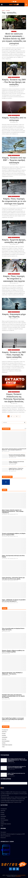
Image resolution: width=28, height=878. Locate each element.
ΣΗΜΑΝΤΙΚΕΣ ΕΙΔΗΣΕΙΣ (15, 77)
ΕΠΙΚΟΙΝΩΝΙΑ (18, 876)
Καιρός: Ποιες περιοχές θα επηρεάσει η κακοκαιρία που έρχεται (14, 278)
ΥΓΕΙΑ (3, 746)
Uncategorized (14, 31)
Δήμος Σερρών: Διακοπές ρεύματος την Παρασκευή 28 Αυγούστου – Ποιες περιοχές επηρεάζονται (14, 449)
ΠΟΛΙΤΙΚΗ (4, 739)
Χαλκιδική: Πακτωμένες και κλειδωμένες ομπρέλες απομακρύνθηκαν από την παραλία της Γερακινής (13, 696)
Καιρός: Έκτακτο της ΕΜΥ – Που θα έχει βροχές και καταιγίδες (14, 82)
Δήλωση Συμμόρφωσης (5, 835)
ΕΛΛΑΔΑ (9, 77)
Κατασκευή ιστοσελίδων (21, 875)
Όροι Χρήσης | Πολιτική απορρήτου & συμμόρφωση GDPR (13, 834)
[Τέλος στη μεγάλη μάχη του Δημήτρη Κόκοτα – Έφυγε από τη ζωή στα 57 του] (14, 619)
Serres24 (5, 514)
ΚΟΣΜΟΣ (4, 735)
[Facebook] (10, 869)
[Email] (17, 869)
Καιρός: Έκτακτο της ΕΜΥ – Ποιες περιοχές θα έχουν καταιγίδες (14, 354)
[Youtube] (14, 869)
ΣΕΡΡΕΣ (9, 391)
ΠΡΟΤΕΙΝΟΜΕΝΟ (5, 741)
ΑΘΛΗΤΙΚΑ (4, 731)
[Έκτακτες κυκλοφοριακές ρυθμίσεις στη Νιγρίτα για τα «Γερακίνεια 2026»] (5, 456)
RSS (3, 788)
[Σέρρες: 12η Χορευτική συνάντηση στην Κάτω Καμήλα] (5, 463)
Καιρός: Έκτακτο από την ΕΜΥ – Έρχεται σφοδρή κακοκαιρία (14, 160)
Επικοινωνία (3, 837)
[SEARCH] (24, 422)
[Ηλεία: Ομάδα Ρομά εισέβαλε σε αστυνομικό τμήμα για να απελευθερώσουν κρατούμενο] (14, 709)
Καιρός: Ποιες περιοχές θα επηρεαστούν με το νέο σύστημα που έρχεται (14, 201)
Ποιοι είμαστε (3, 832)
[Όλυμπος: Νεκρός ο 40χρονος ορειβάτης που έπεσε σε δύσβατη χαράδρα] (14, 641)
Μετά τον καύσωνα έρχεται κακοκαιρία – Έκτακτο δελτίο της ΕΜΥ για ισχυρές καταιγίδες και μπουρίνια (14, 39)
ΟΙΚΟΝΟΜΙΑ (4, 737)
